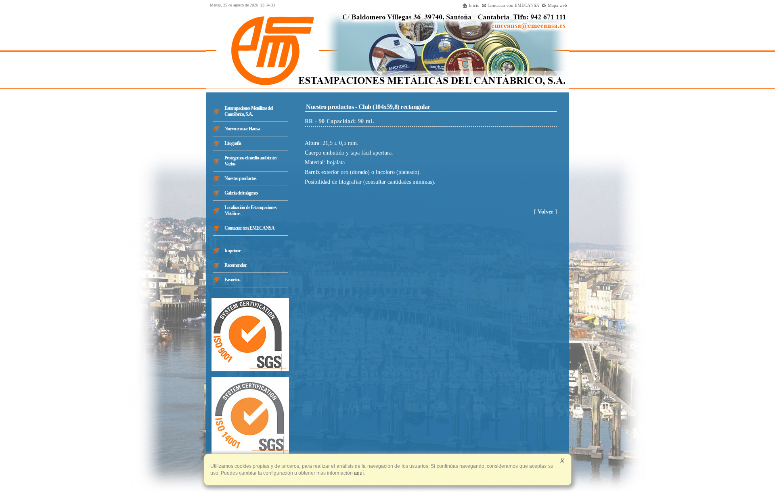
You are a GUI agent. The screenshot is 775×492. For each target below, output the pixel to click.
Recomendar (235, 265)
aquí (358, 473)
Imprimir (232, 250)
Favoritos (232, 280)
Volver (545, 212)
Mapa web (557, 5)
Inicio (474, 5)
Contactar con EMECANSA (513, 5)
